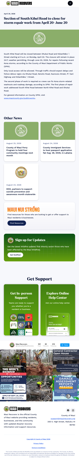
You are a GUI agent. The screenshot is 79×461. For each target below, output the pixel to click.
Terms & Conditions (38, 448)
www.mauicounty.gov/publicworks (19, 98)
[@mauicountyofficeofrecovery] (12, 345)
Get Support (39, 279)
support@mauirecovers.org (63, 419)
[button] (70, 3)
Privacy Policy (38, 443)
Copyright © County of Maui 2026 (38, 439)
